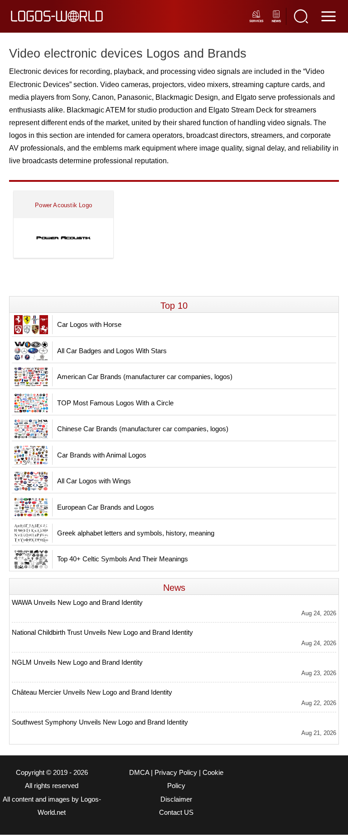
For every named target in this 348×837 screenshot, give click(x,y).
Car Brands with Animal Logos (101, 455)
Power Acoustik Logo (63, 205)
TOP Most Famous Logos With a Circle (115, 403)
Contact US (176, 812)
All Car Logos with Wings (94, 481)
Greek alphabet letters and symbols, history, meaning (135, 533)
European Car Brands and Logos (105, 507)
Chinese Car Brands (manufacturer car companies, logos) (142, 429)
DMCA (139, 772)
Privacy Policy (176, 772)
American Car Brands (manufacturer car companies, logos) (144, 376)
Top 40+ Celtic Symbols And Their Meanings (122, 559)
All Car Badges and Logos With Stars (112, 351)
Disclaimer (176, 799)
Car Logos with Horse (89, 324)
